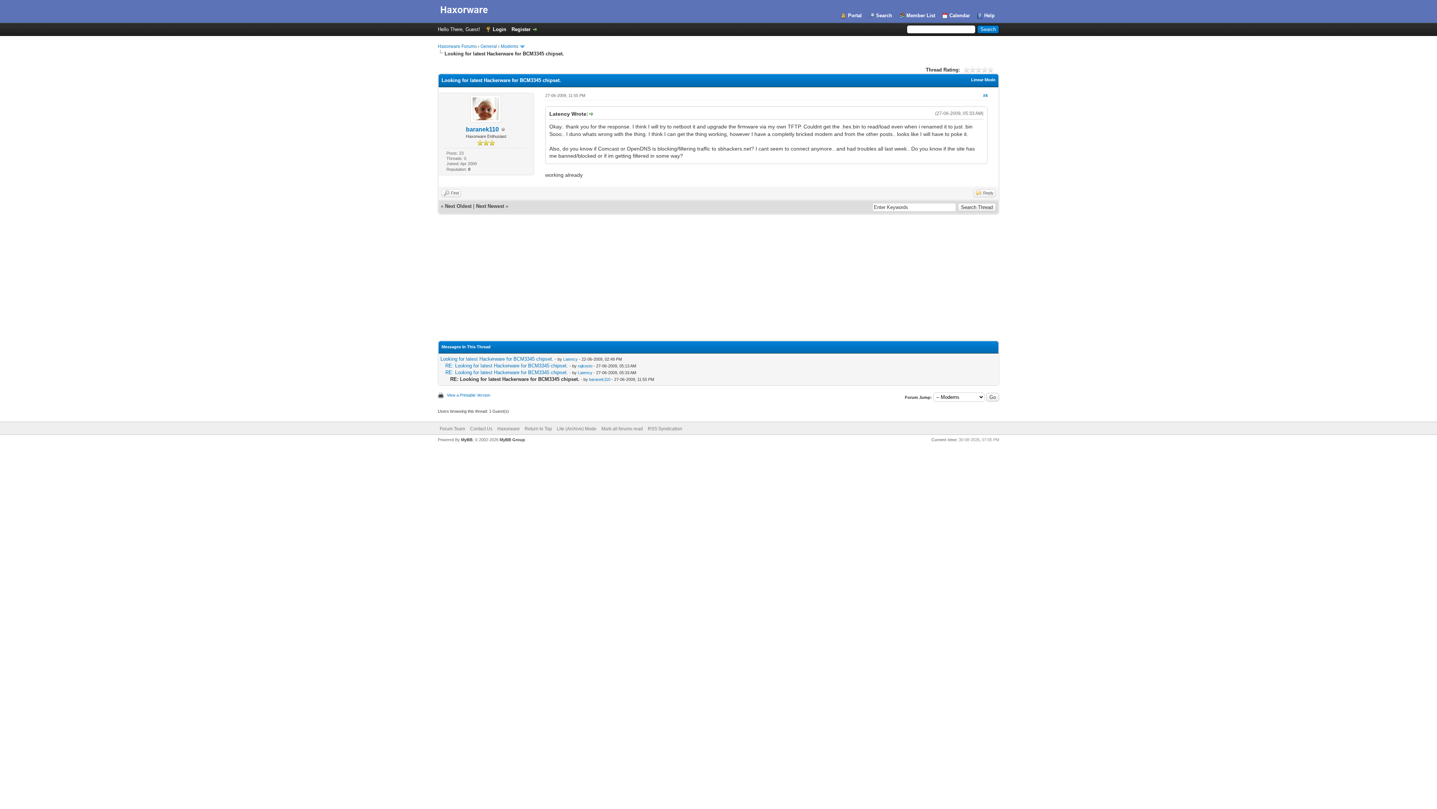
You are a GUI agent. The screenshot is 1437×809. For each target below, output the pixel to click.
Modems (509, 46)
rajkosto (585, 366)
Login (499, 29)
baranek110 (482, 129)
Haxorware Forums (457, 46)
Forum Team (452, 428)
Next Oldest (458, 206)
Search (884, 15)
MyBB (467, 439)
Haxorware (508, 428)
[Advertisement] (718, 284)
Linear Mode (983, 80)
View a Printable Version (468, 395)
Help (989, 15)
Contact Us (481, 428)
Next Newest (490, 206)
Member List (920, 15)
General (488, 46)
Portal (855, 15)
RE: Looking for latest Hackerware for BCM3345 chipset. (506, 366)
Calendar (959, 15)
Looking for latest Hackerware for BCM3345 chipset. (496, 359)
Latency (570, 359)
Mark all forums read (622, 428)
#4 (985, 95)
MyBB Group (512, 439)
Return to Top (538, 428)
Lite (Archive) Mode (577, 428)
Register (521, 29)
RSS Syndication (665, 428)
